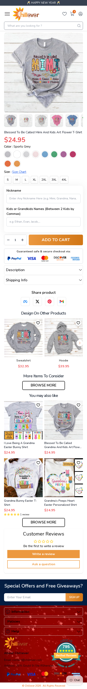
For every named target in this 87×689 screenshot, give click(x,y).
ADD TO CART (56, 240)
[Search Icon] (79, 26)
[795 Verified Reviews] (66, 670)
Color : (17, 146)
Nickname (13, 190)
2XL (43, 180)
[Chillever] (26, 14)
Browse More (43, 385)
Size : (15, 172)
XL (34, 180)
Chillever (30, 685)
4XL (64, 180)
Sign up (74, 597)
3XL (54, 180)
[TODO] (25, 301)
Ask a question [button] (43, 564)
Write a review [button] (43, 554)
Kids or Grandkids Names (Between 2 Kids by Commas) (40, 211)
